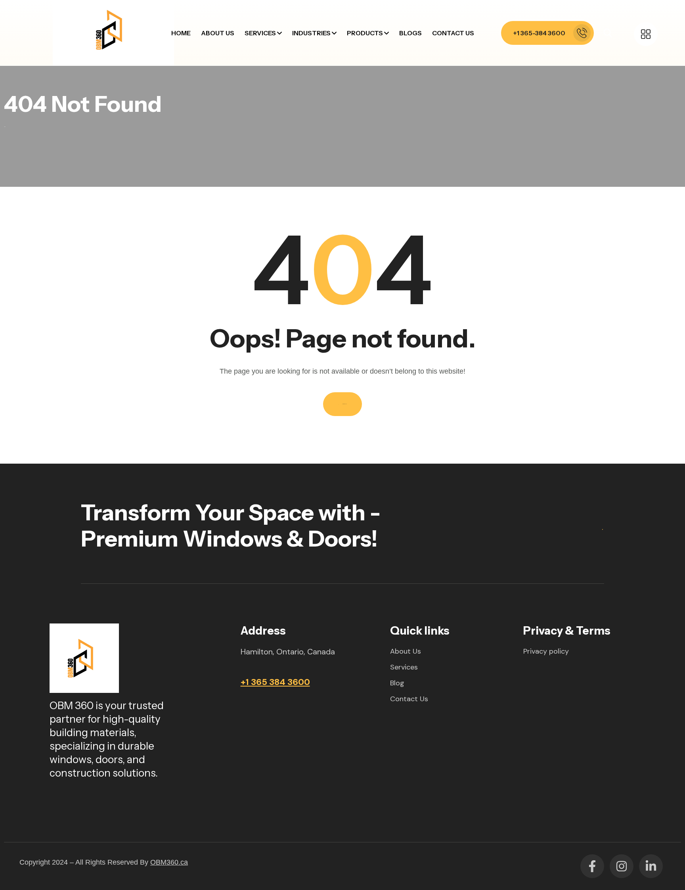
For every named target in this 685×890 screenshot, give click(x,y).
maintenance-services (287, 55)
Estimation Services (283, 116)
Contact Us (453, 33)
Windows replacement (288, 75)
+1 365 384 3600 (275, 682)
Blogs (410, 33)
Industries (311, 33)
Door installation (279, 96)
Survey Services (277, 136)
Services (260, 33)
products (365, 33)
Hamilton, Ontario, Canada (288, 651)
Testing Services (278, 176)
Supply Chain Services (287, 156)
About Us (217, 33)
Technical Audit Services (290, 197)
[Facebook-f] (592, 866)
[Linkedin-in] (651, 866)
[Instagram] (621, 866)
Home (181, 33)
